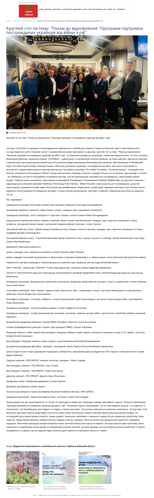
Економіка (77, 9)
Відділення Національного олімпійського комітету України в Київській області (54, 446)
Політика (57, 9)
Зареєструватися (30, 2)
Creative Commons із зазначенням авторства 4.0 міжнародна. (98, 495)
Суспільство (66, 9)
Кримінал (121, 9)
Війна (41, 9)
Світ (104, 9)
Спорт (85, 9)
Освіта (109, 9)
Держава (48, 9)
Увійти (21, 2)
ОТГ (114, 9)
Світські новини (95, 9)
